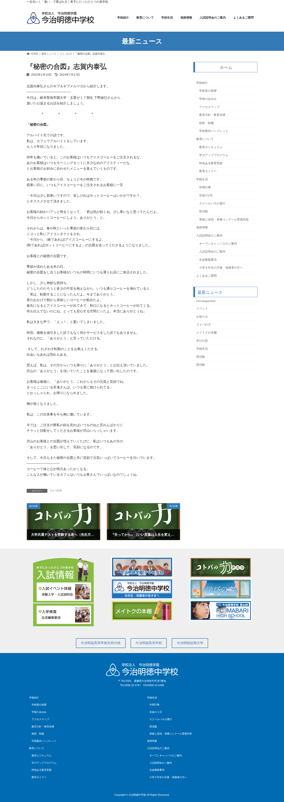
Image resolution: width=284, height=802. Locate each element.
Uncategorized (205, 301)
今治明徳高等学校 (148, 643)
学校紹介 (202, 82)
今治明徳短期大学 (190, 643)
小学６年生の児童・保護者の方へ (221, 267)
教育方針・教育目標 (212, 115)
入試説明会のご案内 (209, 235)
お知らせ (202, 316)
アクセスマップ (209, 107)
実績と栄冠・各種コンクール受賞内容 (224, 219)
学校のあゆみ (208, 98)
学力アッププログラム (213, 155)
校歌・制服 (206, 123)
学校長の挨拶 (208, 91)
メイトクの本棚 (206, 332)
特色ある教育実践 (210, 163)
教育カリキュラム (210, 147)
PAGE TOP (273, 774)
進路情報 (202, 227)
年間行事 (205, 187)
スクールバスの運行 (212, 203)
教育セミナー (208, 171)
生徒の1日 (205, 195)
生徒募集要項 (208, 259)
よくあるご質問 (206, 275)
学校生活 (202, 179)
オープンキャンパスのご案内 (218, 243)
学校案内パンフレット (213, 131)
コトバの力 (55, 490)
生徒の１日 (155, 712)
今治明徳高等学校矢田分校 (101, 643)
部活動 (203, 211)
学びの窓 (202, 340)
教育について (205, 139)
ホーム (226, 67)
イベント (202, 308)
